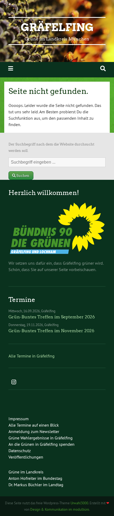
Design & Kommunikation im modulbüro (59, 509)
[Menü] (10, 68)
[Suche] (103, 68)
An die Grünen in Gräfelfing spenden (41, 444)
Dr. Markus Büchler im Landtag (35, 484)
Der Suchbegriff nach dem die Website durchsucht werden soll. (51, 147)
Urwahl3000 (79, 503)
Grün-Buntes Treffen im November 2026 (51, 330)
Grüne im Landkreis (25, 472)
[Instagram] (13, 382)
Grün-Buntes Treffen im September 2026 (51, 316)
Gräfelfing (57, 27)
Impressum (18, 418)
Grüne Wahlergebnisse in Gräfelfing (40, 437)
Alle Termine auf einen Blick (33, 425)
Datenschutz (19, 450)
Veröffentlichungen (25, 457)
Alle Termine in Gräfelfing (31, 356)
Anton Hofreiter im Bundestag (35, 478)
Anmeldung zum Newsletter (33, 431)
